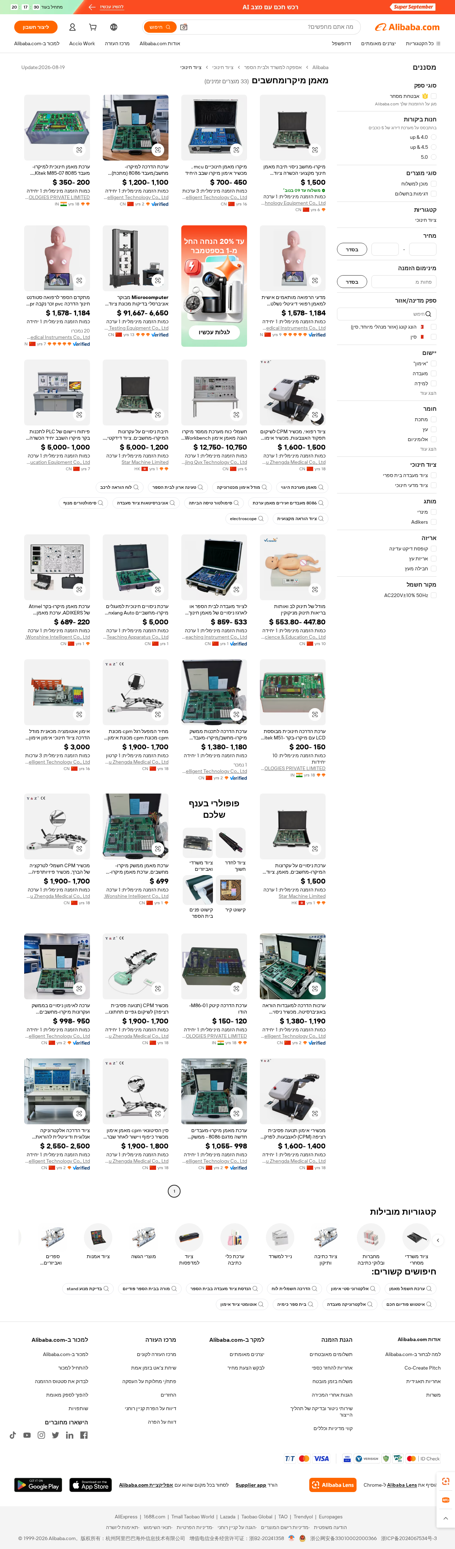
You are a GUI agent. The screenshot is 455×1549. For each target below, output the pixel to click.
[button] (184, 27)
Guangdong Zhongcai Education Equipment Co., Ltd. (57, 462)
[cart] (92, 28)
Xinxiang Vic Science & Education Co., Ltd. (293, 637)
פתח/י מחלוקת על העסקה (149, 1381)
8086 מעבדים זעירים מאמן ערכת (285, 503)
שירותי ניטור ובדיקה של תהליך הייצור (321, 1412)
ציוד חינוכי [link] (191, 67)
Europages (331, 1516)
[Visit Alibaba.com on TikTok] (13, 1435)
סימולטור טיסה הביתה (210, 503)
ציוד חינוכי (223, 67)
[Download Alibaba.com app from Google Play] (38, 1485)
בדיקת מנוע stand (84, 1288)
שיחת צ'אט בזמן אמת (153, 1368)
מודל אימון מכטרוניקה (238, 487)
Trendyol (303, 1516)
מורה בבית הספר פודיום (146, 1288)
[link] (446, 1481)
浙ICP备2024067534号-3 (409, 1538)
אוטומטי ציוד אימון (238, 1304)
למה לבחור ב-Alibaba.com (413, 1354)
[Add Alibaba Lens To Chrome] (333, 1485)
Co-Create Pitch (423, 1368)
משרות (433, 1395)
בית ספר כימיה (291, 1304)
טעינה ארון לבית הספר (174, 487)
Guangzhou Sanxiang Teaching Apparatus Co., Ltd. (135, 637)
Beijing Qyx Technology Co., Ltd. (214, 462)
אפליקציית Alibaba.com (146, 1485)
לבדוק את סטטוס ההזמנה (61, 1381)
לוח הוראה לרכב (116, 487)
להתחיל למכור (73, 1368)
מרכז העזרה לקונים (156, 1354)
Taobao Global (256, 1516)
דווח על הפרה (162, 1422)
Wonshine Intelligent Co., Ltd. (57, 637)
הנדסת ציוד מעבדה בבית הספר (221, 1288)
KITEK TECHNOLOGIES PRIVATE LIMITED (57, 197)
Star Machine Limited (145, 462)
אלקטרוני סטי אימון (350, 1288)
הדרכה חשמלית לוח (291, 1288)
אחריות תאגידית (423, 1381)
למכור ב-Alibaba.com (65, 1354)
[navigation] (387, 630)
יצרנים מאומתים (247, 1354)
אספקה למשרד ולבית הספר (273, 67)
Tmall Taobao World (192, 1516)
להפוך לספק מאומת (67, 1395)
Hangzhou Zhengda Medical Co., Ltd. (293, 462)
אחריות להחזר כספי (332, 1368)
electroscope (243, 518)
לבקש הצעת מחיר (246, 1368)
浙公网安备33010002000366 (343, 1538)
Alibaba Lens (402, 1485)
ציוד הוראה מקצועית (297, 518)
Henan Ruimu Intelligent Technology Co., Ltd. (135, 197)
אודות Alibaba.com (419, 1339)
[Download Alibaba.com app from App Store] (90, 1485)
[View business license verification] (291, 1538)
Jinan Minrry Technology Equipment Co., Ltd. (293, 203)
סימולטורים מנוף (79, 503)
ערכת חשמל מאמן (407, 1288)
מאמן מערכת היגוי (299, 487)
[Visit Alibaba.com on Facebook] (84, 1435)
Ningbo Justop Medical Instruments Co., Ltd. (293, 328)
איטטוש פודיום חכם (405, 1304)
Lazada (227, 1516)
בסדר (352, 249)
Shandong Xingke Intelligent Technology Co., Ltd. (214, 197)
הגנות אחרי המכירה (332, 1395)
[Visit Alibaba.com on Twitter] (55, 1435)
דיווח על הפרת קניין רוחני (150, 1408)
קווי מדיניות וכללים (333, 1428)
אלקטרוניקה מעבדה (346, 1304)
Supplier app (251, 1485)
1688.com (154, 1516)
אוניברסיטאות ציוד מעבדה (142, 503)
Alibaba (320, 67)
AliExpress (126, 1516)
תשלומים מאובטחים (331, 1354)
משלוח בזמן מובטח (332, 1381)
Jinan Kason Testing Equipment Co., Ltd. (135, 328)
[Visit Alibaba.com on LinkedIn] (69, 1435)
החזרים (168, 1395)
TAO (283, 1516)
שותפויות (78, 1408)
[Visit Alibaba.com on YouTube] (27, 1435)
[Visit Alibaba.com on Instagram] (41, 1435)
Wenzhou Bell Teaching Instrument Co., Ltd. (214, 637)
